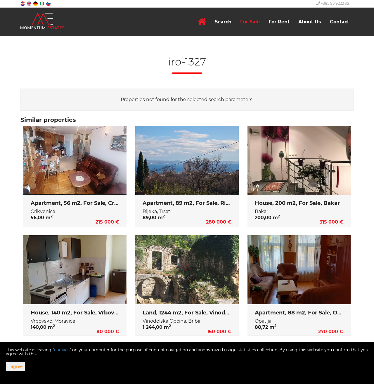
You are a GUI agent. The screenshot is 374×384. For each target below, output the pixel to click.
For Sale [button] (250, 22)
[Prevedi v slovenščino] (48, 3)
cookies (62, 349)
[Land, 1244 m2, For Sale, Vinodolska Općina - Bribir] (186, 269)
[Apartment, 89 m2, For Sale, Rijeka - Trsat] (186, 160)
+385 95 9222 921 (335, 3)
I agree (15, 366)
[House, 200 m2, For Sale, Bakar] (299, 160)
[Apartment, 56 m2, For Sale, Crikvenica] (75, 160)
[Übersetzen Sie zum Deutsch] (36, 3)
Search (223, 22)
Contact (339, 22)
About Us (309, 22)
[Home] (201, 21)
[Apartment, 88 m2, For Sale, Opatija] (299, 269)
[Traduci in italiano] (42, 3)
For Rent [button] (279, 22)
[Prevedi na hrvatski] (23, 3)
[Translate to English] (29, 3)
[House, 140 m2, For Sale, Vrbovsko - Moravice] (75, 269)
